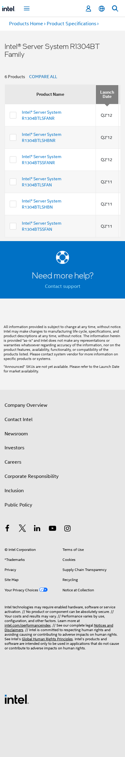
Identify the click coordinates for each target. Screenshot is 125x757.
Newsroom (16, 434)
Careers (13, 462)
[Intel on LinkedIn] (37, 529)
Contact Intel (18, 420)
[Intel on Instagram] (67, 529)
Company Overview (26, 405)
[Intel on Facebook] (7, 529)
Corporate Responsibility (32, 476)
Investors (14, 448)
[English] (101, 8)
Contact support (62, 286)
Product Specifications (71, 24)
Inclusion (14, 491)
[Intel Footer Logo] (17, 699)
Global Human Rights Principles (47, 639)
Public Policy (18, 505)
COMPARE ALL (43, 76)
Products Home (26, 24)
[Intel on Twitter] (22, 529)
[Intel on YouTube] (52, 529)
